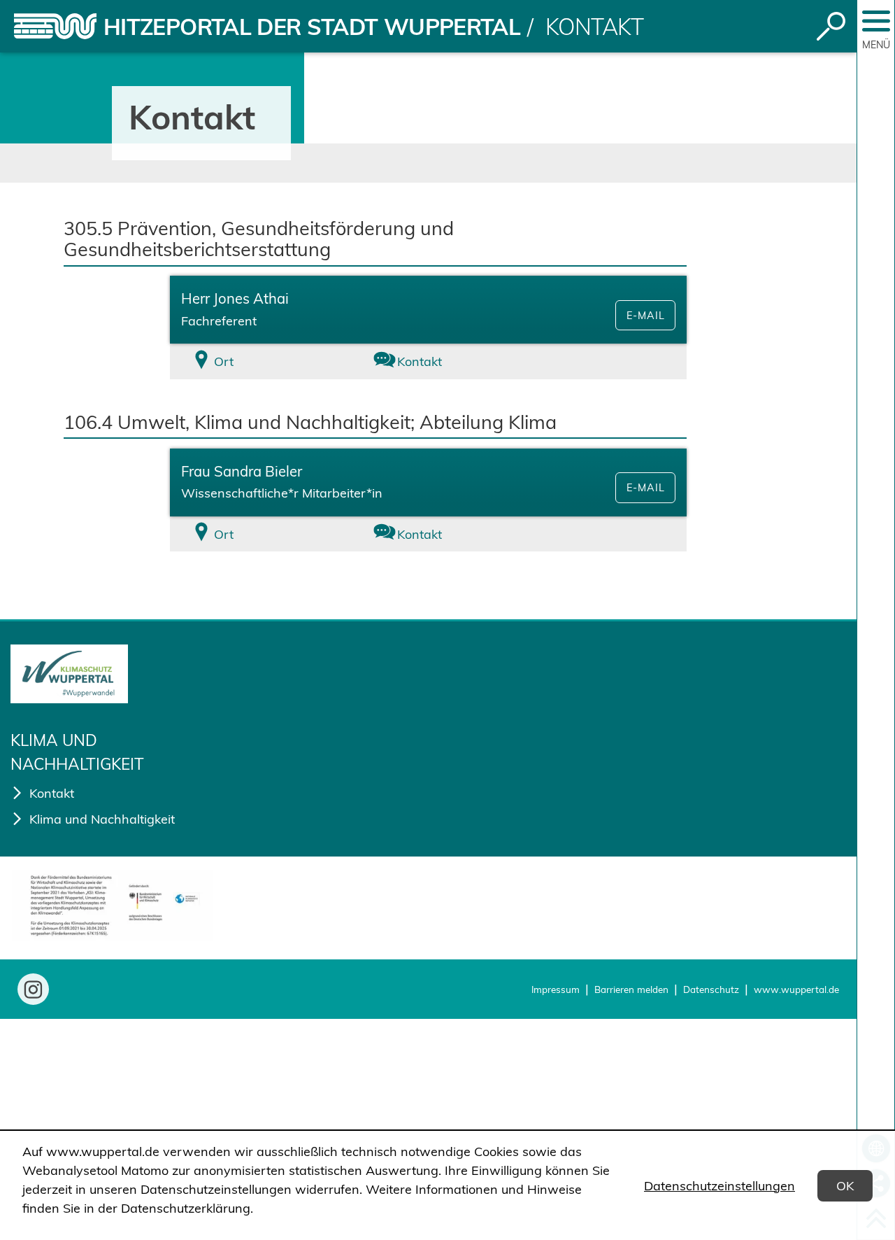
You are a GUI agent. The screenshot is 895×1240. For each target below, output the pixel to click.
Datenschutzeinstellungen (719, 1186)
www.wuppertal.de (796, 989)
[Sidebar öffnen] (876, 21)
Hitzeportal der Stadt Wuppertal (311, 27)
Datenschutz (711, 989)
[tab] (256, 361)
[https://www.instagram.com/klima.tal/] (33, 989)
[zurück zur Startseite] (55, 26)
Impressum (555, 989)
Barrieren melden (631, 989)
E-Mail (645, 315)
